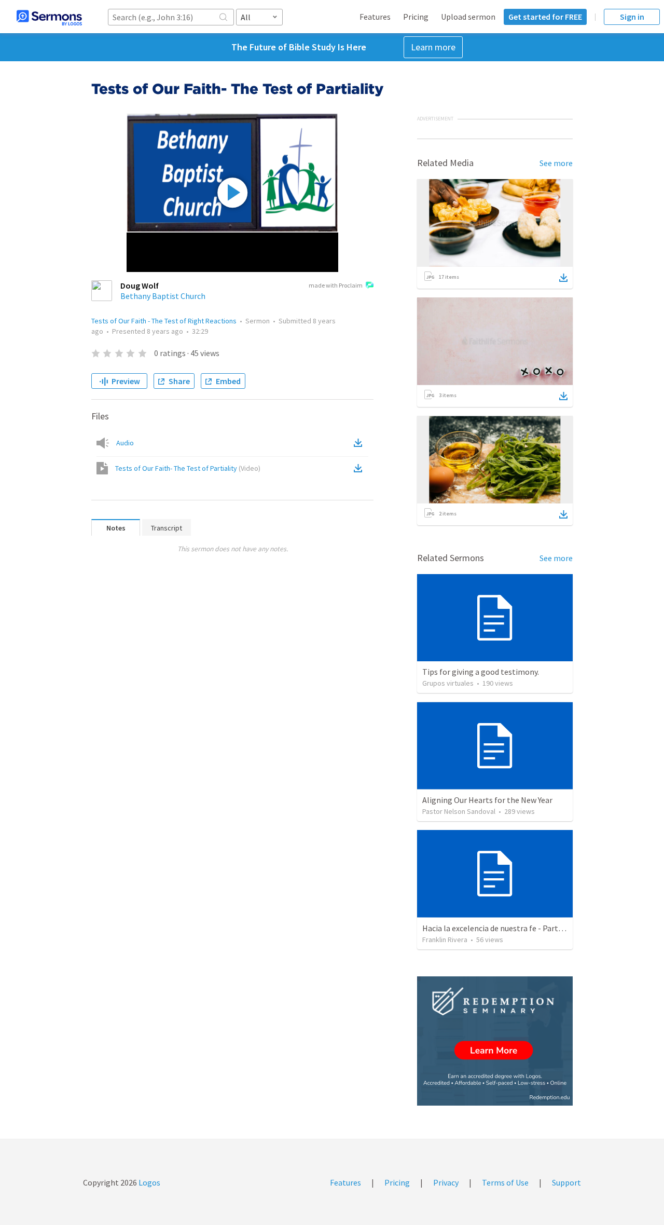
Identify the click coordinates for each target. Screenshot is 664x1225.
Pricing (415, 16)
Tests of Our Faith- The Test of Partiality (187, 468)
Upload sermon (468, 16)
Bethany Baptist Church (162, 296)
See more (556, 163)
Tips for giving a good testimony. (480, 671)
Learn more (433, 47)
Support (566, 1182)
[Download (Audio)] (360, 443)
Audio (125, 442)
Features (375, 16)
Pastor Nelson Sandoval (458, 811)
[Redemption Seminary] (495, 1041)
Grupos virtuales (448, 683)
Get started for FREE (545, 16)
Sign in (632, 16)
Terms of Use (505, 1182)
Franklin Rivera (444, 939)
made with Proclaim (336, 285)
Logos (148, 1182)
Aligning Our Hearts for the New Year (487, 800)
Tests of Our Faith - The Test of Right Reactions (164, 320)
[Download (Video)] (360, 468)
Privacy (446, 1182)
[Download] (563, 277)
